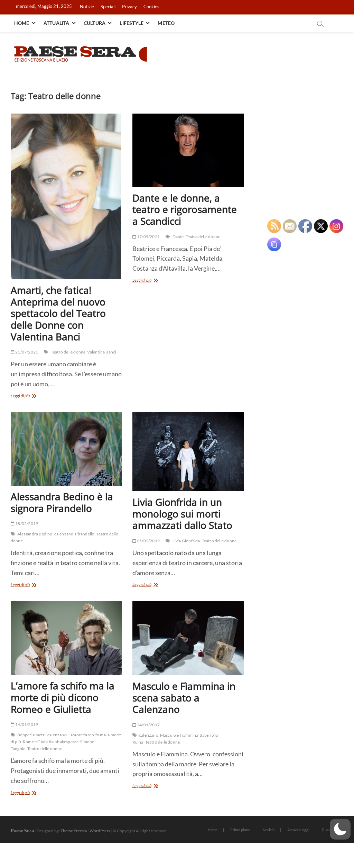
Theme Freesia (73, 830)
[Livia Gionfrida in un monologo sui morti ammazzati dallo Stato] (188, 451)
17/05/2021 (148, 236)
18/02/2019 (26, 523)
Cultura (94, 23)
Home (21, 23)
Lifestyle (131, 23)
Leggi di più (29, 396)
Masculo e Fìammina (179, 735)
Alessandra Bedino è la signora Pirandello (62, 502)
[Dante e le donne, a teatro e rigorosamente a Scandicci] (188, 150)
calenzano (64, 533)
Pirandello (84, 533)
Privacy (129, 6)
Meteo (166, 23)
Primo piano (240, 829)
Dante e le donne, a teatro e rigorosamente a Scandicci (184, 209)
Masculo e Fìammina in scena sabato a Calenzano (183, 697)
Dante (178, 236)
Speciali (108, 6)
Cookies (151, 6)
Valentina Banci (101, 352)
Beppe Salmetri (31, 734)
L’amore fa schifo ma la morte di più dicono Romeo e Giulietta (62, 697)
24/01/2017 (148, 724)
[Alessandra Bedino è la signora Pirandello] (66, 449)
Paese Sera (22, 830)
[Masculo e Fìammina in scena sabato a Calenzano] (188, 638)
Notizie (87, 6)
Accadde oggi (298, 829)
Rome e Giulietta (38, 741)
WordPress (100, 830)
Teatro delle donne (68, 352)
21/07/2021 (26, 352)
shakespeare (66, 741)
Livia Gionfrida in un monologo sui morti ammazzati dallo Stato (182, 513)
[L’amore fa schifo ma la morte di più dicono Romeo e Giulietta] (66, 638)
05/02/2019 (148, 540)
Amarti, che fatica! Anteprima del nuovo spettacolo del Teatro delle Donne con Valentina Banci (58, 313)
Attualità (56, 23)
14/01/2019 (26, 724)
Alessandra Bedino (34, 533)
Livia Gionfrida (186, 540)
